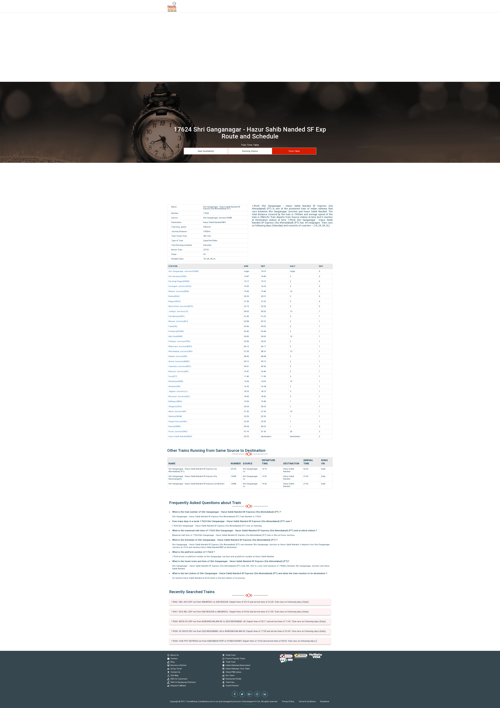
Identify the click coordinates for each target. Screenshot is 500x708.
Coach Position (231, 686)
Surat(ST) (172, 376)
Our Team (229, 675)
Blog (171, 662)
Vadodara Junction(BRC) (179, 366)
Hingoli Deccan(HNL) (177, 421)
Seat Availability (206, 151)
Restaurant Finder (233, 679)
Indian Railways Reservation (237, 665)
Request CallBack (177, 686)
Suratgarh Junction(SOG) (179, 286)
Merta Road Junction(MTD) (180, 306)
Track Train (230, 662)
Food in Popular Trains (234, 658)
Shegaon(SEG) (175, 406)
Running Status (250, 151)
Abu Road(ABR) (175, 336)
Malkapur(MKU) (175, 401)
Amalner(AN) (174, 386)
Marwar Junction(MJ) (178, 321)
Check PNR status (232, 672)
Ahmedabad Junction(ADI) (180, 351)
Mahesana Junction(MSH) (180, 346)
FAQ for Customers (178, 679)
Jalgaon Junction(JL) (178, 391)
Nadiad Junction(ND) (177, 356)
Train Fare (229, 682)
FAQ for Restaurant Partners (182, 682)
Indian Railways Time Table (237, 669)
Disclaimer (324, 701)
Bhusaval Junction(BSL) (179, 396)
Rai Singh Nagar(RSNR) (178, 281)
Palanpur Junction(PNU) (179, 341)
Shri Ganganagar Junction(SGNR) (183, 271)
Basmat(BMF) (174, 426)
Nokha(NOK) (174, 296)
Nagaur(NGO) (174, 301)
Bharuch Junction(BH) (178, 371)
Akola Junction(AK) (177, 411)
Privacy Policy (288, 701)
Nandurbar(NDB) (175, 381)
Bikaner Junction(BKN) (178, 291)
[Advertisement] (78, 18)
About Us (174, 655)
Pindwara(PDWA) (176, 331)
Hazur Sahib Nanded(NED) (180, 436)
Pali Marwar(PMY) (176, 316)
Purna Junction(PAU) (178, 431)
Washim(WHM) (175, 416)
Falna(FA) (172, 326)
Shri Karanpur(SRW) (177, 276)
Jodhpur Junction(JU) (178, 311)
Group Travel (175, 669)
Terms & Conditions (307, 701)
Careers (173, 658)
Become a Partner (178, 665)
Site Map (173, 675)
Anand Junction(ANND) (179, 361)
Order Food (229, 655)
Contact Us (174, 672)
